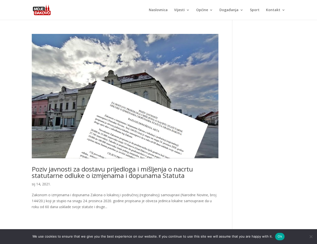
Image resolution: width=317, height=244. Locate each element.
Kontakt (273, 10)
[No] (310, 236)
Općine (202, 10)
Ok (280, 236)
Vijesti (179, 10)
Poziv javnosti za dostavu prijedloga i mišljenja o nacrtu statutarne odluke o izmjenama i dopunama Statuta (112, 172)
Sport (255, 10)
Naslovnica (158, 10)
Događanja (228, 10)
